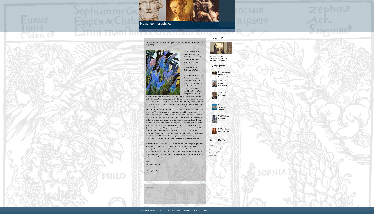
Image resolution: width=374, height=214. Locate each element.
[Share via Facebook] (147, 171)
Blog (200, 210)
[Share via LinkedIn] (157, 171)
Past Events (187, 210)
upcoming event (213, 155)
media (219, 149)
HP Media (195, 210)
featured (157, 164)
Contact (205, 210)
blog (215, 146)
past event (149, 164)
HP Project (168, 210)
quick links (219, 152)
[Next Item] (228, 47)
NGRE (211, 146)
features (226, 146)
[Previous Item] (213, 47)
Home (162, 210)
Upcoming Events (177, 210)
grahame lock (213, 149)
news (223, 149)
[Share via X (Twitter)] (152, 171)
